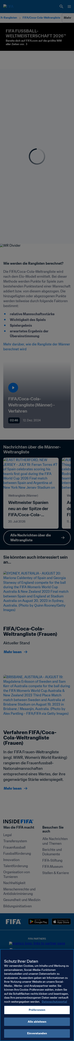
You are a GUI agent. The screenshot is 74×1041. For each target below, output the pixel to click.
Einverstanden (37, 1033)
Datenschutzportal (54, 1001)
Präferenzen (37, 1010)
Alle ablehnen (37, 1021)
